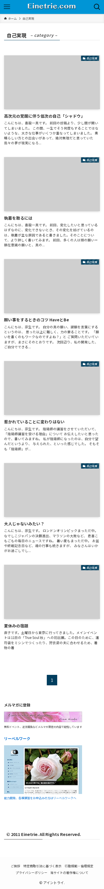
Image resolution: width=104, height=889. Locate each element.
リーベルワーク (17, 738)
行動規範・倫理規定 (79, 866)
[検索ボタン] (97, 7)
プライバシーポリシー (31, 872)
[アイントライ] (52, 7)
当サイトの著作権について (69, 872)
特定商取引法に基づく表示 (42, 866)
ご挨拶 (15, 866)
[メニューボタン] (7, 7)
